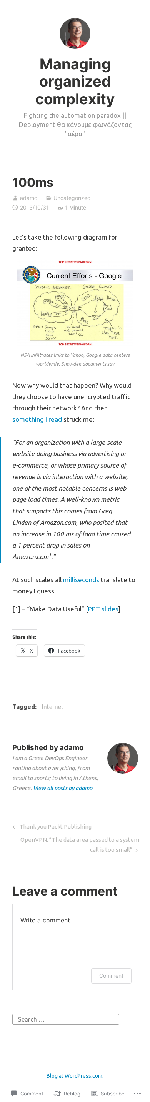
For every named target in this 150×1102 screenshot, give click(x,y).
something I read (37, 419)
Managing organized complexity (75, 81)
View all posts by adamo (62, 788)
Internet (52, 706)
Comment (111, 975)
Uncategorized (72, 198)
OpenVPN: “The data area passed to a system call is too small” (75, 844)
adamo (28, 198)
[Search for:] (65, 1018)
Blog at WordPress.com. (75, 1076)
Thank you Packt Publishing (51, 828)
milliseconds (81, 579)
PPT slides (103, 609)
